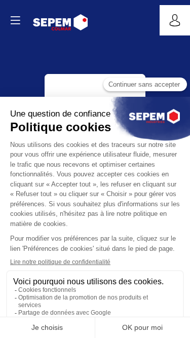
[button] (15, 20)
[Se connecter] (175, 20)
